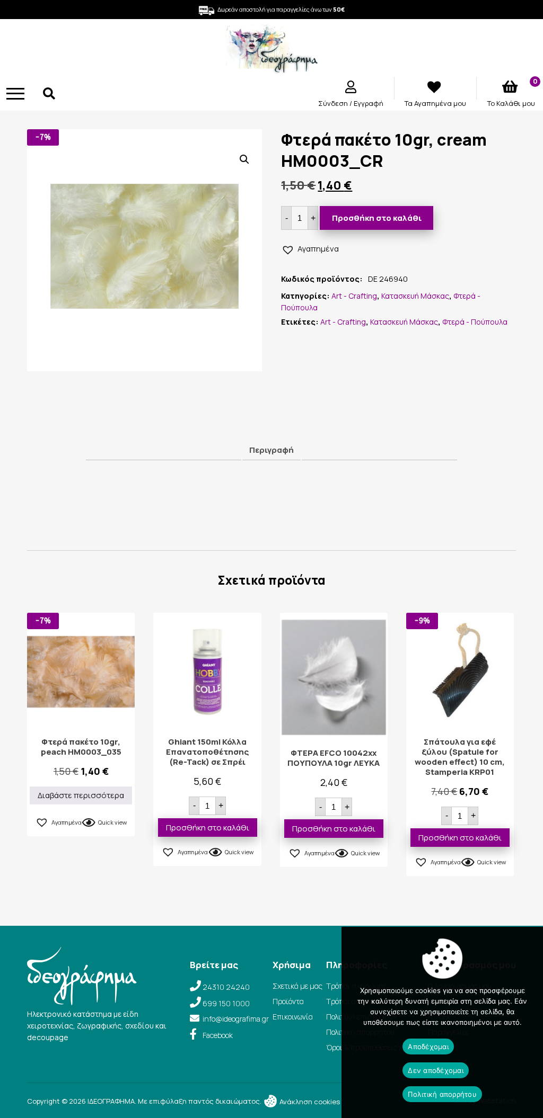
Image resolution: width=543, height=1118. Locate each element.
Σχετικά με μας (297, 986)
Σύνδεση (333, 103)
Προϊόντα (288, 1001)
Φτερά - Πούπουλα (474, 322)
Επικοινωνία (293, 1017)
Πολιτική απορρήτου (442, 1094)
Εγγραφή (368, 103)
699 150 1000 (226, 1003)
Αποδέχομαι (428, 1046)
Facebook (218, 1035)
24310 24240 (226, 987)
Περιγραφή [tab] (271, 449)
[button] (244, 159)
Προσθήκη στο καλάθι (377, 217)
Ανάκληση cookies (309, 1101)
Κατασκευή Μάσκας (415, 296)
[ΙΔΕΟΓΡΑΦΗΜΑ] (271, 69)
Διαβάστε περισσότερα (81, 795)
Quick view (112, 822)
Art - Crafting (354, 296)
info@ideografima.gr (236, 1019)
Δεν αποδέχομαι (435, 1070)
